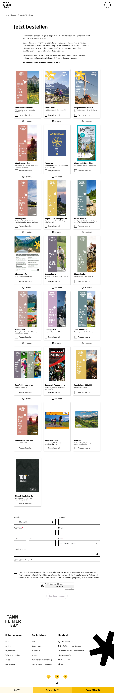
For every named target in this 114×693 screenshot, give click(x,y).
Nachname (18, 527)
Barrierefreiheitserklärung (42, 659)
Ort (30, 538)
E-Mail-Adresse (20, 549)
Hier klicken (59, 586)
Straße (60, 527)
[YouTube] (65, 677)
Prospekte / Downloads (25, 15)
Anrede (16, 517)
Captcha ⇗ (69, 589)
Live (15, 690)
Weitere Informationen (90, 577)
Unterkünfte (51, 690)
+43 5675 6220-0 (68, 641)
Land (60, 538)
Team (7, 641)
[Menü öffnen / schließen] (107, 5)
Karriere (8, 646)
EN (62, 664)
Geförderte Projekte (12, 655)
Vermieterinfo (10, 664)
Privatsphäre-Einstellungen (42, 664)
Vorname (61, 517)
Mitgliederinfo (10, 650)
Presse (7, 659)
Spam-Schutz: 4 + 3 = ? (23, 559)
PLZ (15, 538)
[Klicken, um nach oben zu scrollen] (6, 679)
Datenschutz (36, 646)
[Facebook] (57, 677)
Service (13, 15)
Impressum (36, 650)
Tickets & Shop (91, 690)
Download (28, 121)
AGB (33, 641)
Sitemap (35, 655)
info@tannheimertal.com (71, 646)
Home (7, 15)
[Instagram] (49, 677)
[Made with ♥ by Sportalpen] (57, 683)
